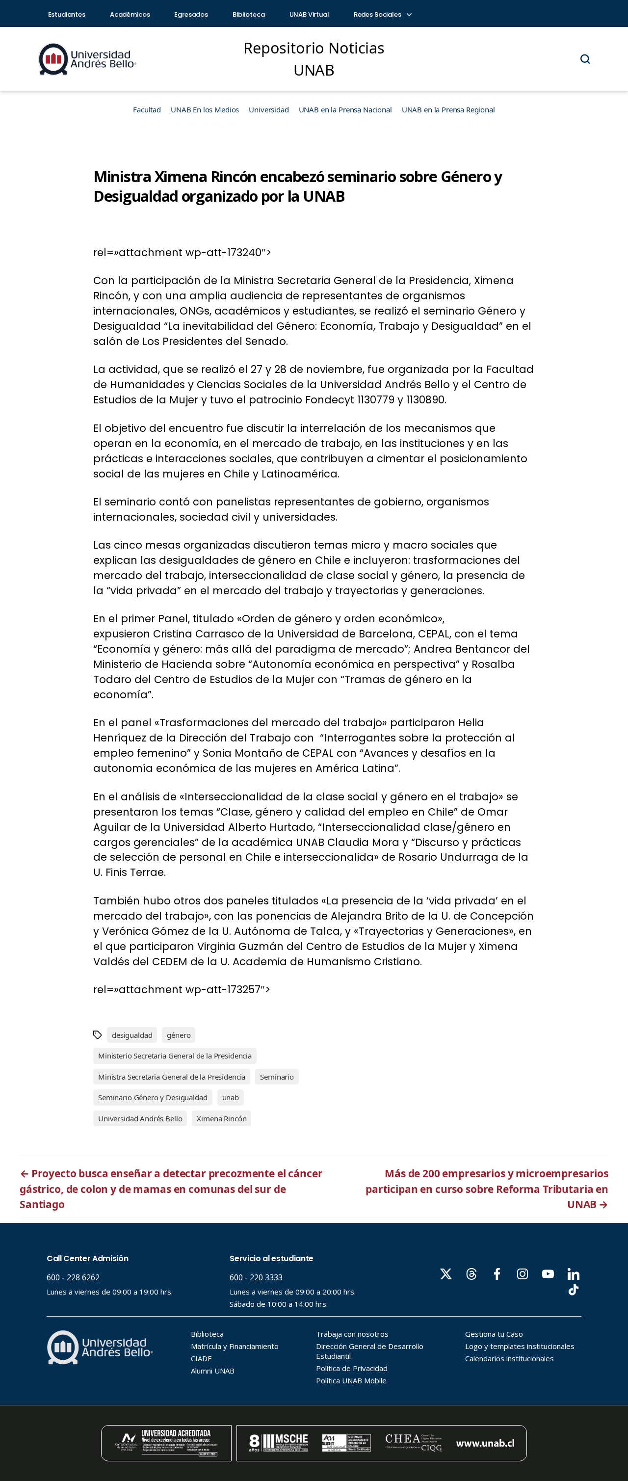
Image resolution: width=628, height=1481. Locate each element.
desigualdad (132, 1035)
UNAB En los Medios (205, 109)
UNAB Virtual (309, 14)
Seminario (277, 1077)
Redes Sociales (378, 14)
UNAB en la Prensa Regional (448, 109)
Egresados (191, 14)
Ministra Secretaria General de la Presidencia (171, 1077)
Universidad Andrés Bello (140, 1118)
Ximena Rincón (221, 1118)
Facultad (147, 109)
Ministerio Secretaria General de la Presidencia (175, 1055)
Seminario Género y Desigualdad (153, 1097)
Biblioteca (249, 14)
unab (230, 1097)
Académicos (130, 14)
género (178, 1035)
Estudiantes (66, 14)
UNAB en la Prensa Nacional (345, 109)
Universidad (268, 109)
